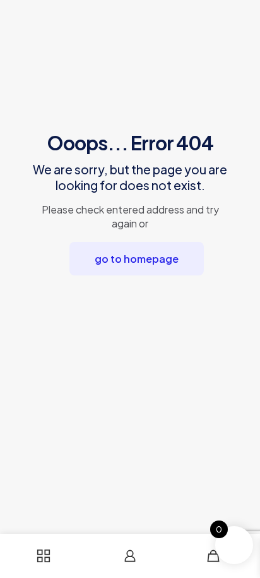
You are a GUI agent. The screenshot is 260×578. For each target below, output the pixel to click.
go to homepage (137, 258)
